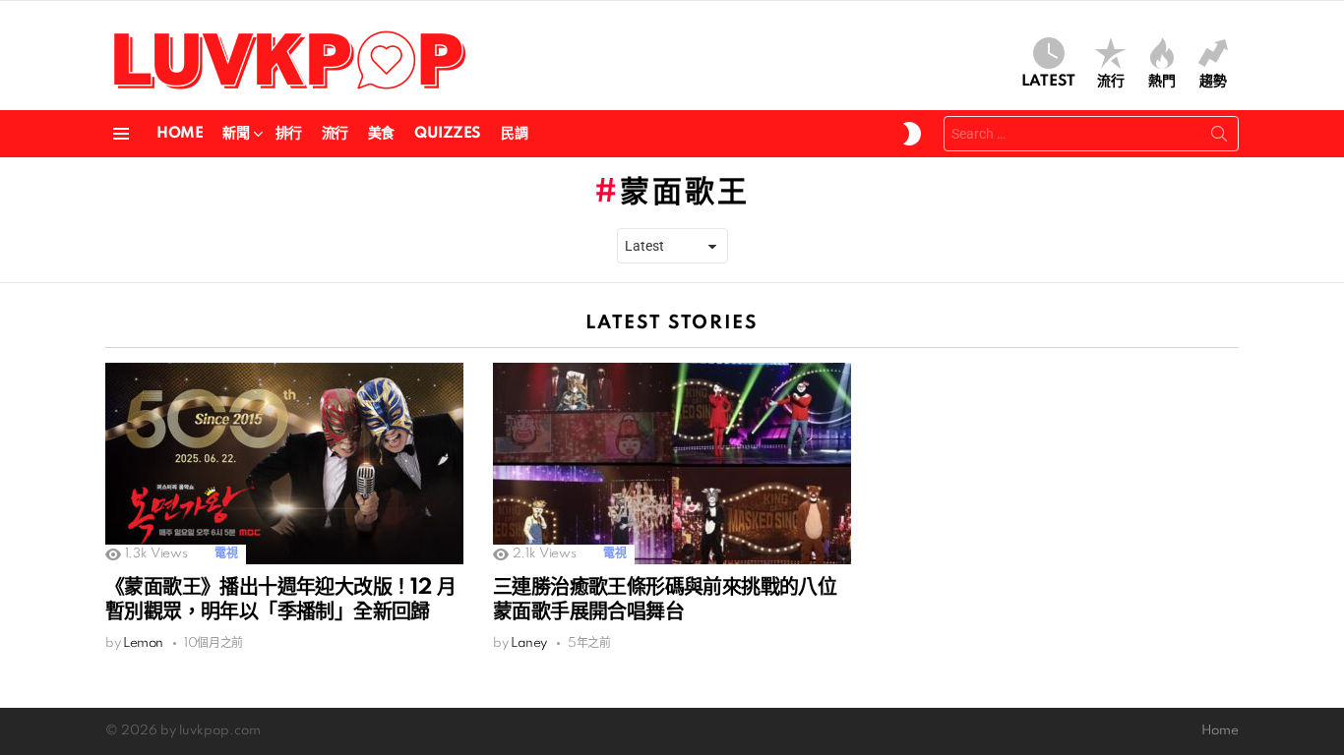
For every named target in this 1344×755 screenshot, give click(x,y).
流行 (1111, 81)
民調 (514, 134)
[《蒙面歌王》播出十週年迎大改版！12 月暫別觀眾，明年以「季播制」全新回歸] (284, 463)
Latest (1048, 81)
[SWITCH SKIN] (912, 133)
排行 (288, 134)
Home (179, 134)
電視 (225, 554)
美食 (381, 134)
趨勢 (1213, 81)
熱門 (1162, 81)
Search (1219, 137)
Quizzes (447, 134)
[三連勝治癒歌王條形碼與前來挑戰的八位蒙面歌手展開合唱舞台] (672, 463)
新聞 (235, 134)
